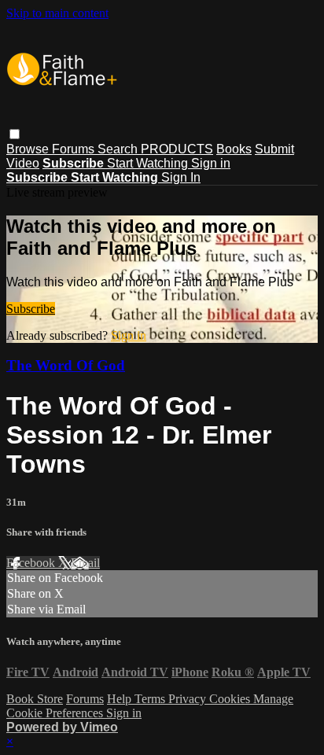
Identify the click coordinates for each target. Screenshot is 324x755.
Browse (29, 149)
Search (119, 149)
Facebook (32, 562)
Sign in (210, 163)
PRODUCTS (177, 149)
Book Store (34, 698)
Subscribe (30, 308)
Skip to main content (57, 13)
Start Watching (149, 163)
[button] (14, 134)
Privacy (188, 698)
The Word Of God (65, 365)
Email (85, 562)
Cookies (231, 698)
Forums (75, 149)
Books (234, 149)
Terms (151, 698)
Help (120, 698)
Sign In (181, 177)
